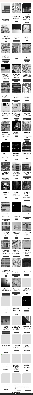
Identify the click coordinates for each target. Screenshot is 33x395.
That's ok (29, 390)
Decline (26, 390)
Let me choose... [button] (19, 390)
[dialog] (24, 388)
